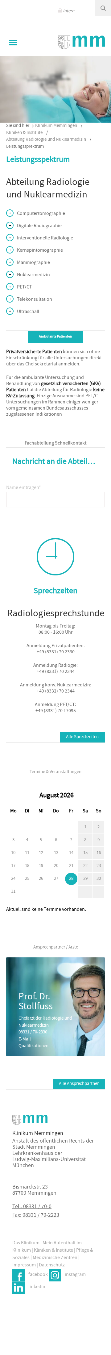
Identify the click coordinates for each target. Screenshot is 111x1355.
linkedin (36, 1287)
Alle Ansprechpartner (79, 1083)
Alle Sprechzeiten (82, 737)
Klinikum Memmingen (56, 125)
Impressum (24, 1265)
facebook (38, 1275)
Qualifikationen (33, 1046)
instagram (75, 1275)
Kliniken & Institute (24, 132)
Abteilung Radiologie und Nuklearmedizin (46, 139)
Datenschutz (52, 1265)
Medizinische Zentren (55, 1258)
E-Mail (24, 1039)
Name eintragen (23, 486)
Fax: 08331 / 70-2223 (35, 1216)
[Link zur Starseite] (81, 42)
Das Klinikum (25, 1243)
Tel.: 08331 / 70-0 (31, 1207)
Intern (68, 11)
